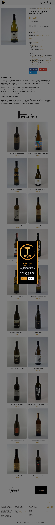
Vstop (24, 278)
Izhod (31, 278)
